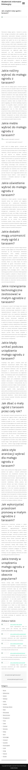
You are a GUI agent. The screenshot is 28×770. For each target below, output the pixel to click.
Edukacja (5, 698)
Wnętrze (5, 753)
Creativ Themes (14, 767)
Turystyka (5, 742)
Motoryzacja (6, 712)
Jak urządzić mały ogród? (16, 624)
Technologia (6, 737)
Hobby (4, 701)
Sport (4, 734)
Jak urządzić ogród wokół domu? (17, 653)
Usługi (4, 751)
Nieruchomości (6, 715)
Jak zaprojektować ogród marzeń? (15, 679)
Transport (5, 740)
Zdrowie (5, 756)
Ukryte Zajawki (6, 745)
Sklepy (4, 731)
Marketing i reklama (7, 707)
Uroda (4, 748)
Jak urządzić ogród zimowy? (16, 643)
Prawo (4, 723)
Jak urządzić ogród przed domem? (18, 634)
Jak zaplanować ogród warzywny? (13, 675)
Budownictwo (6, 693)
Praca (4, 720)
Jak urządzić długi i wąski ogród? (17, 662)
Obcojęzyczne (6, 718)
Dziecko (5, 696)
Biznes (4, 690)
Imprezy (5, 704)
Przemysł (5, 726)
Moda (4, 709)
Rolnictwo (5, 729)
